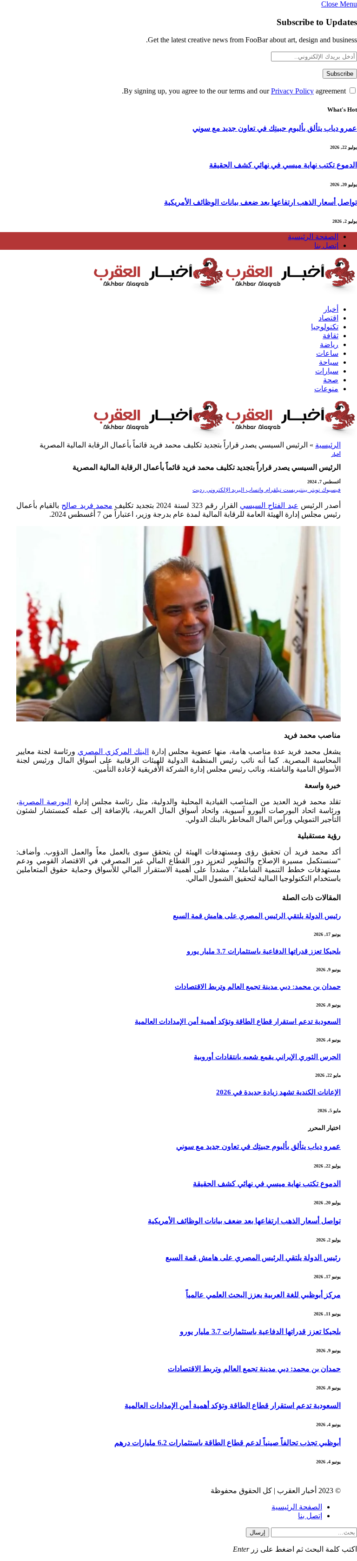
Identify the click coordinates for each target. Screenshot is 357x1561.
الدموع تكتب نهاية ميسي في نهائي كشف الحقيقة (283, 165)
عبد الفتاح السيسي (269, 505)
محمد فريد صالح (86, 505)
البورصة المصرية (45, 802)
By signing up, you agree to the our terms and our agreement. (235, 91)
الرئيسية (328, 445)
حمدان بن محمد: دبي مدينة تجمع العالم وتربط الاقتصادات (258, 986)
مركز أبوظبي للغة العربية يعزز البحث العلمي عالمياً (263, 1295)
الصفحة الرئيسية (313, 236)
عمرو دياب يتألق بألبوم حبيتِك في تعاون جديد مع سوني (274, 128)
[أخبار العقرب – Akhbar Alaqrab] (225, 293)
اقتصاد (328, 318)
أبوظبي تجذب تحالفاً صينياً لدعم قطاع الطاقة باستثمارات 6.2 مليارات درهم (227, 1443)
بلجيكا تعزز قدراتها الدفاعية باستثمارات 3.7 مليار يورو (264, 951)
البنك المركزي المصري (113, 751)
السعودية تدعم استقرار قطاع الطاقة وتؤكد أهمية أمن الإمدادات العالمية (238, 1021)
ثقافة (330, 336)
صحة (330, 380)
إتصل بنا (326, 245)
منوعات (326, 389)
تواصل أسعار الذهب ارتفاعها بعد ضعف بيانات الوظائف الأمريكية (260, 202)
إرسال (257, 1532)
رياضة (329, 344)
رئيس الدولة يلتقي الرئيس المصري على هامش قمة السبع (257, 916)
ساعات (327, 353)
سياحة (328, 362)
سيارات (326, 371)
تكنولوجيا (324, 327)
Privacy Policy (292, 91)
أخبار (331, 309)
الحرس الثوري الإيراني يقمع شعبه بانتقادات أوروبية (267, 1057)
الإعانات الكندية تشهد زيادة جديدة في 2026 (278, 1092)
